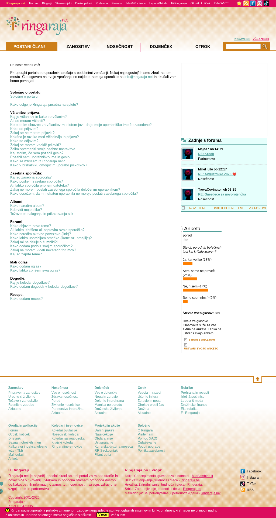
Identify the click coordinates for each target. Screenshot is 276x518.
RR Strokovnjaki (106, 450)
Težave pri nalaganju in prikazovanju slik (41, 214)
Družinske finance (194, 405)
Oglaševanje (147, 442)
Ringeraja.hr (196, 484)
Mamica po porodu (108, 405)
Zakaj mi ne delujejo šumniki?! (34, 242)
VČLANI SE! (261, 38)
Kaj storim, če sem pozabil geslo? (36, 153)
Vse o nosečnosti (64, 392)
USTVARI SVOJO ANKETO (201, 348)
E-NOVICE (221, 3)
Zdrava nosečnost (64, 397)
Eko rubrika (189, 409)
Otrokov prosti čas (151, 405)
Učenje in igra (148, 397)
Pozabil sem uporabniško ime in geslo (40, 157)
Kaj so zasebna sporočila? (30, 177)
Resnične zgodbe (21, 405)
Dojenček (161, 46)
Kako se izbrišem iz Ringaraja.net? (37, 161)
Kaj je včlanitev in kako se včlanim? (38, 117)
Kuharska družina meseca (114, 446)
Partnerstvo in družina (67, 409)
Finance (117, 3)
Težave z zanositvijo (23, 401)
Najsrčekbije (104, 434)
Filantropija (103, 455)
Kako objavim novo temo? (30, 226)
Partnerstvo (206, 159)
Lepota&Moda (158, 3)
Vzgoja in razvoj (149, 392)
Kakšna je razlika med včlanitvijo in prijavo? (44, 137)
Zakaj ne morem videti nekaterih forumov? (43, 250)
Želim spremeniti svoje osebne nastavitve (42, 149)
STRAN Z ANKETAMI (202, 339)
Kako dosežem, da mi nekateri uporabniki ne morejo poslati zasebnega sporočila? (74, 193)
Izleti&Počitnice (136, 3)
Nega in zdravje (106, 397)
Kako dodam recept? (26, 299)
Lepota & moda (192, 401)
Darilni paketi (83, 3)
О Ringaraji (146, 430)
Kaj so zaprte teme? (26, 254)
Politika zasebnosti (151, 450)
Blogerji (46, 3)
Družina (143, 409)
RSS (250, 490)
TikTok (251, 484)
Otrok (202, 46)
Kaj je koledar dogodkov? (30, 282)
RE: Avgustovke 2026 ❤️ (217, 174)
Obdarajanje (104, 438)
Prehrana (102, 3)
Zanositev (78, 46)
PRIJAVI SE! (242, 38)
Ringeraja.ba (190, 480)
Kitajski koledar (62, 442)
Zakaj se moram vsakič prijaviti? (35, 145)
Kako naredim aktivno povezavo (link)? (40, 234)
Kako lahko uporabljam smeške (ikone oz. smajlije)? (51, 238)
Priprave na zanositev (24, 392)
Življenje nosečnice (65, 405)
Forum (13, 430)
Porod (55, 401)
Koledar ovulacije (64, 430)
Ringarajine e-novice (66, 446)
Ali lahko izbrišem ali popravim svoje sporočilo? (47, 230)
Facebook (254, 471)
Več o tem (118, 515)
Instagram (254, 477)
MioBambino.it (202, 476)
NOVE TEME (197, 208)
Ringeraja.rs (192, 489)
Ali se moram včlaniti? (27, 121)
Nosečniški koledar (65, 434)
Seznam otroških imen (24, 442)
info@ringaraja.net (139, 77)
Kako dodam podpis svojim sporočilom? (41, 246)
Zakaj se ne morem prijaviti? (32, 133)
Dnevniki (14, 438)
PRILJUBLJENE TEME (229, 208)
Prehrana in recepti (195, 392)
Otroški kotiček (201, 3)
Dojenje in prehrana (109, 401)
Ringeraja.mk (210, 493)
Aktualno (14, 409)
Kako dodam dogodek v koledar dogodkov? (44, 286)
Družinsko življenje (108, 409)
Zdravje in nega (149, 401)
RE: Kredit (206, 154)
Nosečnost (206, 179)
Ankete (13, 459)
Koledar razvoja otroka (68, 438)
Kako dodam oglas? (25, 266)
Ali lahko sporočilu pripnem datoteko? (39, 185)
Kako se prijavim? (24, 129)
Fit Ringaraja (190, 413)
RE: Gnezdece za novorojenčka (222, 194)
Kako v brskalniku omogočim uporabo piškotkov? (48, 165)
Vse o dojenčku (106, 392)
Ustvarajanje (104, 442)
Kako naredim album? (27, 206)
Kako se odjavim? (24, 141)
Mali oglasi (16, 455)
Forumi (33, 3)
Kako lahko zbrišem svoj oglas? (35, 270)
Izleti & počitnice (193, 397)
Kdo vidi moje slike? (26, 210)
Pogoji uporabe (149, 446)
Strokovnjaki (63, 3)
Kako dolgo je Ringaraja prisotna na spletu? (44, 104)
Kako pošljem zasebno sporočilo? (36, 181)
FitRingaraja (179, 3)
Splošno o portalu (23, 96)
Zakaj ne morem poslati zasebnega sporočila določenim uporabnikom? (65, 189)
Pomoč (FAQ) (147, 438)
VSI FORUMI (257, 208)
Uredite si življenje (21, 397)
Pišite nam (145, 434)
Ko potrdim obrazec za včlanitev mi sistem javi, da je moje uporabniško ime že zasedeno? (80, 125)
